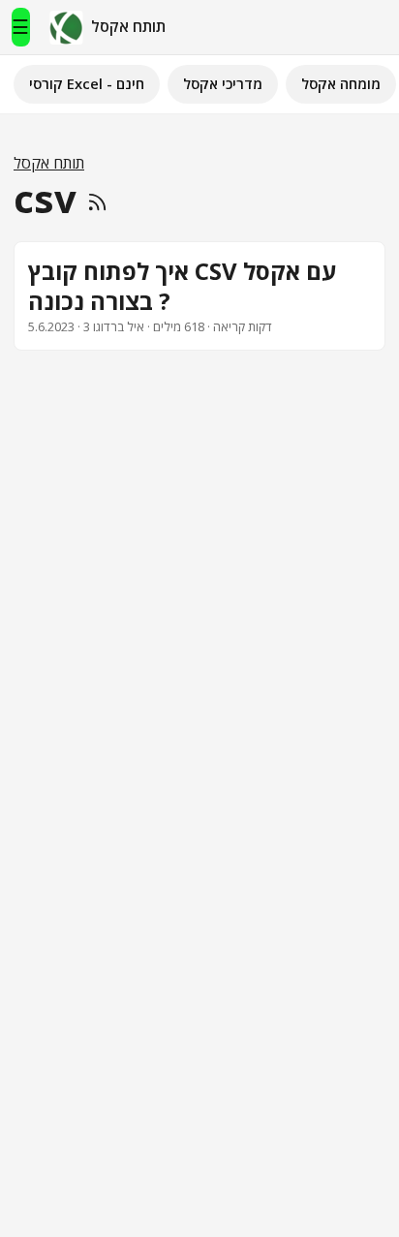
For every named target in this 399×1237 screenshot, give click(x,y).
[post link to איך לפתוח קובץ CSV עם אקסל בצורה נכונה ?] (199, 296)
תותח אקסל (49, 162)
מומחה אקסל (341, 83)
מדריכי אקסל (222, 83)
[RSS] (97, 198)
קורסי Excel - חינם (86, 83)
